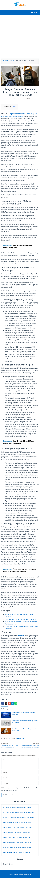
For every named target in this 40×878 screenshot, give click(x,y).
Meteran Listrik (20, 738)
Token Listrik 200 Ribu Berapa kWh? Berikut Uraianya (9, 745)
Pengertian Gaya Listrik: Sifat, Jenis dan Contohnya (23, 713)
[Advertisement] (20, 37)
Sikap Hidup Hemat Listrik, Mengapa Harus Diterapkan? (24, 729)
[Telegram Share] (12, 703)
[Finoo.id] (20, 4)
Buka (14, 106)
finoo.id (21, 636)
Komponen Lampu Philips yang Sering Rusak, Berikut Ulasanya (30, 745)
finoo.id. (16, 874)
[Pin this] (9, 703)
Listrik (32, 687)
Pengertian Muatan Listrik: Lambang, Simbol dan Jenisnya (25, 721)
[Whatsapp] (15, 703)
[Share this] (2, 703)
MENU (35, 12)
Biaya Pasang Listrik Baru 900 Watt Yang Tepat (20, 619)
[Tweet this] (6, 703)
